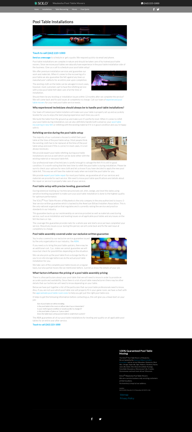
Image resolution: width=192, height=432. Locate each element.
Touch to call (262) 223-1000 (49, 52)
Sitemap (124, 394)
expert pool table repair (55, 175)
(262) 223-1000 (151, 3)
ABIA (76, 241)
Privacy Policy (127, 398)
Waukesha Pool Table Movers (69, 3)
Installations (47, 9)
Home (36, 9)
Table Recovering (61, 9)
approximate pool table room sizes (52, 293)
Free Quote (85, 9)
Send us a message (42, 57)
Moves (74, 9)
